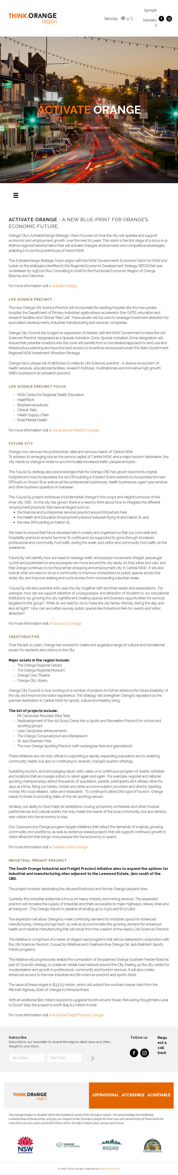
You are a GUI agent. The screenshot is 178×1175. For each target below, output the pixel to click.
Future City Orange (66, 623)
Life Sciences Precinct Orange (75, 430)
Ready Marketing (109, 1168)
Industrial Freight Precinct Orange (77, 1015)
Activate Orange (64, 286)
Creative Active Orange (70, 847)
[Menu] (16, 195)
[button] (93, 1058)
